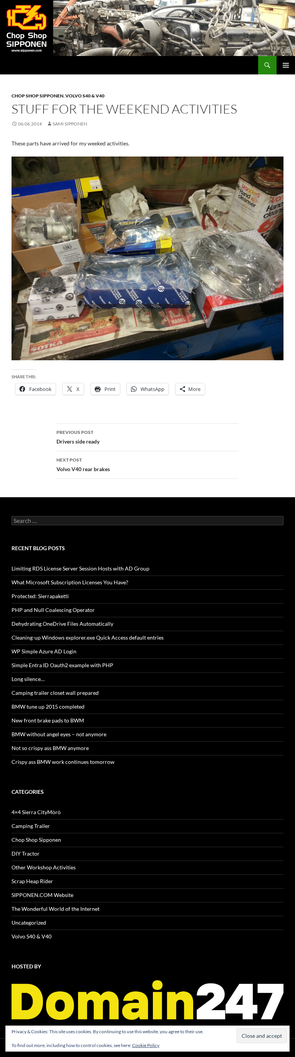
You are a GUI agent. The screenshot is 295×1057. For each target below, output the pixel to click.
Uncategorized (29, 922)
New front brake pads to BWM (48, 720)
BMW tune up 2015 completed (48, 706)
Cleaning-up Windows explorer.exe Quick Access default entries (88, 637)
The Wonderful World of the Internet (55, 908)
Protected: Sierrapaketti (40, 596)
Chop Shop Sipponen (37, 96)
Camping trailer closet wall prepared (55, 692)
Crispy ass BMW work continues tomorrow (63, 762)
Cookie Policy (145, 1045)
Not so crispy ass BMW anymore (50, 748)
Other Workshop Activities (44, 867)
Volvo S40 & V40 (84, 96)
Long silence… (28, 679)
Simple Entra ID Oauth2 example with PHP (62, 665)
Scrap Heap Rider (32, 881)
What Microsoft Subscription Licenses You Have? (70, 582)
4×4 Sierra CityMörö (36, 812)
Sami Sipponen (70, 124)
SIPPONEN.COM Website (42, 895)
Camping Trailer (31, 826)
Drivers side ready (77, 437)
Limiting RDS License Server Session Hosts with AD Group (80, 568)
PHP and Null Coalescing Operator (53, 610)
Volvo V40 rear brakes (83, 464)
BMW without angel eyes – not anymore (59, 734)
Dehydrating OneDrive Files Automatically (62, 623)
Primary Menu (286, 65)
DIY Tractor (26, 853)
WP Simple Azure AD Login (44, 651)
